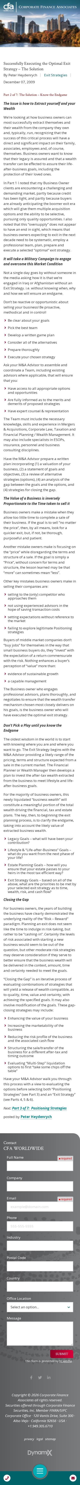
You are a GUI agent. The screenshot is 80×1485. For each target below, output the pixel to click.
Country (13, 1278)
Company (14, 1177)
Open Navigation (40, 1471)
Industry (14, 1237)
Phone (12, 1217)
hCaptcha (65, 1361)
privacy (29, 1439)
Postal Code (16, 1257)
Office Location (19, 1298)
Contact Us (73, 1478)
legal (40, 1439)
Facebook (31, 1377)
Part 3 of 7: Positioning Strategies (39, 1108)
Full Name (15, 1157)
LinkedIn (48, 1377)
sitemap (50, 1439)
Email (11, 1198)
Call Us (6, 1478)
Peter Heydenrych (36, 1116)
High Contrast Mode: (20, 16)
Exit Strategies (55, 75)
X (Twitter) (40, 1377)
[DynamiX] (40, 1452)
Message (14, 1318)
